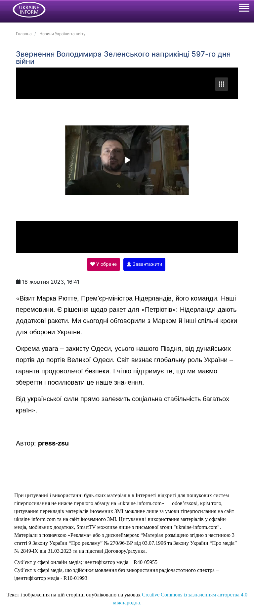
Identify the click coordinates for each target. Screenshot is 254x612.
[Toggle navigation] (243, 8)
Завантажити (146, 264)
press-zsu (53, 442)
